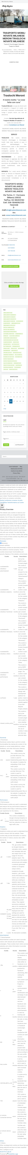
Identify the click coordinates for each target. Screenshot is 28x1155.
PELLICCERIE (18, 354)
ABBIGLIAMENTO (8, 312)
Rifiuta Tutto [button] (6, 502)
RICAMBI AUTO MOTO (9, 356)
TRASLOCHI (21, 49)
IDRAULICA (7, 348)
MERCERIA (14, 350)
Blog (21, 466)
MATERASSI (21, 348)
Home (10, 49)
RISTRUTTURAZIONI (8, 358)
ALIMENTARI (7, 323)
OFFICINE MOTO (17, 352)
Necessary (5, 543)
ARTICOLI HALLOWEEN (9, 329)
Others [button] (2, 1141)
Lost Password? (19, 444)
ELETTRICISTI (15, 344)
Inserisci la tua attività (16, 471)
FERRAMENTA (16, 346)
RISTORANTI (18, 356)
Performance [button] (4, 800)
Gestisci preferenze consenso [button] (8, 500)
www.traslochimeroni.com (16, 215)
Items (15, 49)
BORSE (6, 335)
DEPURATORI (7, 344)
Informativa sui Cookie (17, 502)
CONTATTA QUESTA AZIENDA (10, 266)
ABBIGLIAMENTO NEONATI (10, 319)
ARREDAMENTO (15, 323)
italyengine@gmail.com (14, 480)
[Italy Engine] (7, 6)
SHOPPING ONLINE (8, 367)
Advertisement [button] (4, 935)
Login (4, 420)
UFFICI (6, 369)
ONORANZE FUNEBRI (9, 354)
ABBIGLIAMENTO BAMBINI (10, 314)
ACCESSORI (19, 321)
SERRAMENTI (17, 363)
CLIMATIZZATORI (8, 342)
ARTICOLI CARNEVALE (9, 327)
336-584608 (11, 247)
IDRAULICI (14, 348)
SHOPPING (19, 365)
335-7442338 (11, 250)
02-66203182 (11, 245)
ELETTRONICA (7, 346)
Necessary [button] (3, 541)
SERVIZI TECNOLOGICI (9, 365)
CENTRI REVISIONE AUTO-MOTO (11, 340)
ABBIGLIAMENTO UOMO (9, 321)
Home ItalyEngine (13, 466)
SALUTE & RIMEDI (8, 363)
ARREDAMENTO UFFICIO (9, 325)
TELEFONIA (17, 367)
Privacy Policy (16, 473)
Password (6, 438)
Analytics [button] (2, 827)
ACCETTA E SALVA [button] (5, 1152)
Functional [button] (3, 737)
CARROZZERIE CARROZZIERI (10, 337)
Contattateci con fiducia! (16, 125)
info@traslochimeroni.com (16, 210)
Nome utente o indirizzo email (11, 432)
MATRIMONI (7, 350)
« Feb (4, 408)
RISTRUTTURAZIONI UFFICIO (10, 361)
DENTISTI (16, 342)
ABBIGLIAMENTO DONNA (9, 317)
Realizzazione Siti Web (16, 468)
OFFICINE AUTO (8, 352)
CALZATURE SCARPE (14, 335)
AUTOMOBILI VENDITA (9, 333)
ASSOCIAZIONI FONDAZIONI (10, 331)
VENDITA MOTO (13, 369)
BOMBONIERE (19, 333)
